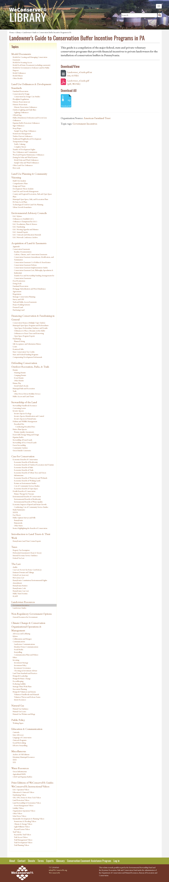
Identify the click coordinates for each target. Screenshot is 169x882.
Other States (18, 525)
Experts (50, 861)
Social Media (18, 649)
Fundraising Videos (19, 795)
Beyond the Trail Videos (22, 834)
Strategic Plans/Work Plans (22, 686)
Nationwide (18, 523)
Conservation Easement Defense (25, 265)
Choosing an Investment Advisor (25, 670)
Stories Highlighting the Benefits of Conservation (30, 528)
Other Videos (17, 813)
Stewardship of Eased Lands (22, 440)
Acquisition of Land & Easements (28, 243)
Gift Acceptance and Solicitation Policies (27, 344)
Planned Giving (19, 341)
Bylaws (15, 636)
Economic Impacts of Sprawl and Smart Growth (29, 504)
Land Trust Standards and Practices (25, 673)
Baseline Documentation (22, 252)
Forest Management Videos (23, 805)
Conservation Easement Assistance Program (89, 861)
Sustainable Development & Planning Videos (28, 818)
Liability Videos (18, 808)
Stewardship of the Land (24, 402)
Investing (16, 660)
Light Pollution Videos (22, 826)
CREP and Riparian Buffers (22, 777)
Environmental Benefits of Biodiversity (27, 499)
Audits (15, 567)
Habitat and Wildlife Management (25, 421)
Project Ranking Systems (21, 304)
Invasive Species (18, 411)
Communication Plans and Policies (26, 655)
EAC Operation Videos (21, 789)
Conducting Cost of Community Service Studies (31, 507)
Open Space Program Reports (24, 336)
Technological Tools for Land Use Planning (28, 204)
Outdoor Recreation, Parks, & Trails (30, 366)
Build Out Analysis (19, 181)
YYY (14, 762)
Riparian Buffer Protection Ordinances (26, 123)
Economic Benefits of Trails (23, 470)
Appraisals (16, 246)
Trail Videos (17, 832)
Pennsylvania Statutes (20, 585)
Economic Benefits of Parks (23, 467)
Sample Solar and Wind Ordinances (26, 162)
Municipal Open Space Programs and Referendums (30, 325)
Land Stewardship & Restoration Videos (27, 803)
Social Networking (19, 743)
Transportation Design (20, 141)
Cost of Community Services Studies (27, 486)
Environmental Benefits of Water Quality (28, 502)
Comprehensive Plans (20, 183)
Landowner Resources (23, 602)
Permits (15, 370)
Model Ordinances (19, 73)
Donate (31, 861)
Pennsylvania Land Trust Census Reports (27, 541)
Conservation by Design (21, 94)
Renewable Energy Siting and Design (26, 434)
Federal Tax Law (18, 558)
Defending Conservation (24, 363)
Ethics (15, 657)
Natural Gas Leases (19, 711)
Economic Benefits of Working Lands (27, 480)
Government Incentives (21, 605)
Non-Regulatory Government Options (31, 613)
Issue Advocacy (18, 735)
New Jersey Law (18, 577)
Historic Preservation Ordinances (25, 107)
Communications (19, 641)
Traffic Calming (19, 144)
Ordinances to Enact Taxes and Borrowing (29, 333)
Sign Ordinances (18, 125)
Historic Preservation (20, 104)
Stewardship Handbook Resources (25, 405)
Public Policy (18, 720)
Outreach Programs (19, 740)
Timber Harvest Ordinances (22, 136)
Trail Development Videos (23, 842)
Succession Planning (20, 689)
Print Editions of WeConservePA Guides (32, 782)
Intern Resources (20, 699)
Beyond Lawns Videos (22, 829)
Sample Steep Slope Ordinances (25, 131)
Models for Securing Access (22, 62)
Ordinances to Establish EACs (23, 219)
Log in (116, 861)
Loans (15, 346)
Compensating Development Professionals (27, 357)
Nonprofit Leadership (20, 676)
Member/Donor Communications (26, 647)
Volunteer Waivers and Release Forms (27, 697)
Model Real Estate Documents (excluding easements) (31, 65)
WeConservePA (54, 873)
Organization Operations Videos (24, 811)
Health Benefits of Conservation (24, 491)
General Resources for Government (25, 617)
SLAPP (15, 596)
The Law (16, 564)
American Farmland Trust (97, 118)
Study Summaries (19, 509)
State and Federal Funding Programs (25, 354)
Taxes (14, 547)
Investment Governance (22, 668)
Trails (14, 391)
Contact (21, 861)
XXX (15, 760)
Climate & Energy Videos (23, 824)
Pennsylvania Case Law (21, 591)
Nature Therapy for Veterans (24, 494)
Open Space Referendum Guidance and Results (31, 328)
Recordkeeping (18, 681)
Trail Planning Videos (21, 845)
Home (11, 32)
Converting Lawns (19, 408)
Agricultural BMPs (19, 774)
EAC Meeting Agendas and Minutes (25, 229)
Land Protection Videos (21, 800)
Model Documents (21, 54)
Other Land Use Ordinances (23, 165)
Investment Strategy (21, 662)
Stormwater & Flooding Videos (25, 821)
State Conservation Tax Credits (23, 352)
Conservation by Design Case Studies (27, 96)
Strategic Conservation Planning (24, 296)
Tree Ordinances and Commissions (25, 152)
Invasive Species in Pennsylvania (25, 419)
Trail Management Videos (23, 840)
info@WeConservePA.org (58, 870)
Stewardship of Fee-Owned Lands (24, 442)
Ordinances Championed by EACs (25, 221)
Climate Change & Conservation (28, 623)
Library (18, 32)
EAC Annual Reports (20, 232)
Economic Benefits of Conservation (25, 459)
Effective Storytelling (20, 745)
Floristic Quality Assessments (24, 432)
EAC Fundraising (19, 227)
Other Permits (19, 380)
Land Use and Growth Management (25, 191)
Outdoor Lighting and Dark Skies (24, 110)
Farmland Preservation (20, 91)
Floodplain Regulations (21, 99)
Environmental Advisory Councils (29, 213)
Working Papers (18, 723)
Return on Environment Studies (25, 483)
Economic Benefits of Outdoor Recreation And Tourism (34, 465)
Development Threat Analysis (23, 188)
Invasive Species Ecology (22, 413)
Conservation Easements (21, 249)
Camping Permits (20, 375)
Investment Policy (20, 665)
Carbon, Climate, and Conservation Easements (30, 254)
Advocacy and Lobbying (21, 633)
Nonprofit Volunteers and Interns (24, 692)
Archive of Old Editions (21, 754)
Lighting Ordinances (21, 112)
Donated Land (18, 307)
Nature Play (17, 383)
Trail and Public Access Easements (25, 302)
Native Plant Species (20, 429)
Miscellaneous (18, 751)
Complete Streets (20, 147)
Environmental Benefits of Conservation (27, 496)
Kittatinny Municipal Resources (24, 757)
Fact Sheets (17, 515)
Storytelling (18, 652)
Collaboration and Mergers (22, 639)
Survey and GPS (18, 299)
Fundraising (17, 338)
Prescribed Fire (19, 424)
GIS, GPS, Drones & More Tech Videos (27, 797)
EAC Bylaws (17, 216)
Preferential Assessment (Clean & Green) (27, 553)
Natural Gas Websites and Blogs (24, 714)
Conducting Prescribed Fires (25, 426)
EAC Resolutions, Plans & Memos (25, 224)
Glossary (60, 861)
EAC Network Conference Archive (25, 237)
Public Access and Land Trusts (23, 396)
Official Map (17, 115)
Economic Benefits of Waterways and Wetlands (30, 478)
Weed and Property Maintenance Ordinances (28, 155)
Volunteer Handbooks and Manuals (26, 694)
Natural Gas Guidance (20, 709)
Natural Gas (17, 705)
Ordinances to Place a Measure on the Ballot (29, 330)
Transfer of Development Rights (24, 149)
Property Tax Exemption (21, 550)
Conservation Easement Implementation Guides (31, 267)
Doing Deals (17, 283)
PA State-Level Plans (20, 202)
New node (16, 168)
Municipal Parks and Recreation (24, 388)
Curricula (16, 732)
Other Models (17, 78)
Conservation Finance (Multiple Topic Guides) (29, 323)
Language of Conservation (22, 737)
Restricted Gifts (18, 349)
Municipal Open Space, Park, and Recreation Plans (30, 199)
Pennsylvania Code (19, 588)
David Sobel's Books (21, 386)
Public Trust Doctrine (20, 593)
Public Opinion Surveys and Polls (24, 517)
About (12, 861)
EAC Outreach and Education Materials (27, 234)
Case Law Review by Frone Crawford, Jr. (27, 570)
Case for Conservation (22, 456)
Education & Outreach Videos (23, 792)
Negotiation (17, 294)
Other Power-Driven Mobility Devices (27, 394)
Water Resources (20, 768)
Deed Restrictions (19, 281)
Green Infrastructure (20, 771)
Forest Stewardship (19, 445)
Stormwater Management (22, 133)
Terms (40, 861)
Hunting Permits (20, 372)
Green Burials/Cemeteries (22, 450)
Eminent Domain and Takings (23, 572)
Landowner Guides (19, 608)
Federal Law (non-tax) (21, 575)
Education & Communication (26, 729)
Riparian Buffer (18, 437)
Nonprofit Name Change (22, 678)
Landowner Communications (24, 644)
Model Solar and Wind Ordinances (26, 160)
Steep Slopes (17, 128)
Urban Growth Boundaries (22, 207)
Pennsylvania (18, 520)
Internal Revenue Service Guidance (25, 555)
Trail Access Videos (20, 837)
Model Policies (18, 75)
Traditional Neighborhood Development (27, 139)
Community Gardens (20, 448)
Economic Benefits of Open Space (26, 488)
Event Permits (19, 378)
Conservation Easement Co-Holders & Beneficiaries (32, 262)
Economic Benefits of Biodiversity (26, 462)
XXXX (15, 512)
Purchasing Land (18, 310)
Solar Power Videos (19, 816)
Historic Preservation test (21, 102)
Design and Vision (19, 186)
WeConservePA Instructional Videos (30, 786)
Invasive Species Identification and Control (29, 416)
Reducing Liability (19, 684)
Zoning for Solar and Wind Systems (25, 157)
